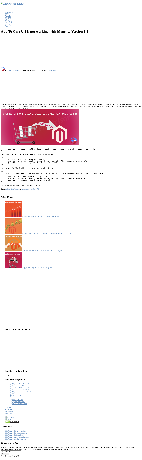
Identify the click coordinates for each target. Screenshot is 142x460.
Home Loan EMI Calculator (22, 386)
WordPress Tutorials (19, 396)
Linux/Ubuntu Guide (19, 404)
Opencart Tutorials (18, 402)
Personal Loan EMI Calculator (23, 390)
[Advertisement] (67, 51)
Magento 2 (9, 12)
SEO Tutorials (16, 398)
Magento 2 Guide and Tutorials (23, 384)
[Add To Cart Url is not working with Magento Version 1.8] (71, 127)
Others (7, 24)
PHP (7, 14)
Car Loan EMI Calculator (21, 388)
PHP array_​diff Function (14, 435)
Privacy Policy (10, 413)
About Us (8, 407)
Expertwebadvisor (14, 70)
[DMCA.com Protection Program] (12, 422)
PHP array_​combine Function (15, 439)
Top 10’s (8, 26)
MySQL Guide (17, 400)
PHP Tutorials (17, 394)
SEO (7, 20)
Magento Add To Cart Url (30, 189)
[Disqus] (71, 298)
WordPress (9, 16)
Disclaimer (9, 411)
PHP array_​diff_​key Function (15, 431)
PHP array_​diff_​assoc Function (16, 433)
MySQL (8, 18)
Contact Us (9, 409)
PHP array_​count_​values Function (17, 437)
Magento (52, 70)
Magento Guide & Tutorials (21, 392)
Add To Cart (9, 189)
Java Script (9, 22)
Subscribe (5, 454)
